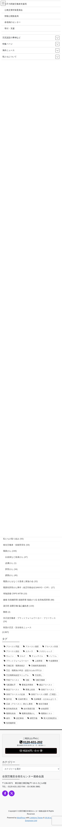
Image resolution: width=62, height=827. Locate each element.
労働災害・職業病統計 (15, 666)
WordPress (21, 818)
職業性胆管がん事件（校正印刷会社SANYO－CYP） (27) (29, 587)
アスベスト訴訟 (12, 651)
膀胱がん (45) (11, 575)
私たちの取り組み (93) (13, 539)
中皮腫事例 (53, 661)
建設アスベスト (45, 685)
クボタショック (45, 651)
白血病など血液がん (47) (16, 557)
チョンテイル (37, 656)
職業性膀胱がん (28, 713)
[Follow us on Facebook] (5, 793)
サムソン (10, 656)
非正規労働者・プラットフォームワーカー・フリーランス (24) (29, 620)
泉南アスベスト (47, 689)
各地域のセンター (12, 22)
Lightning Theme (36, 818)
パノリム (53, 656)
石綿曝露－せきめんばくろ (45, 699)
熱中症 (9, 699)
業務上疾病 (30, 689)
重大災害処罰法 (50, 718)
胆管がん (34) (11, 569)
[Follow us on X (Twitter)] (12, 793)
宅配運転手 (11, 685)
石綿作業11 (23, 699)
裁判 (8, 718)
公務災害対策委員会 (13, 10)
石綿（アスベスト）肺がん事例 (19, 704)
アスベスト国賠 (32, 646)
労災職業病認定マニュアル (17, 675)
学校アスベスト (12, 680)
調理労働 (33, 718)
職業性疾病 (11, 713)
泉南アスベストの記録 (15, 694)
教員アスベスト (12, 689)
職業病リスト (46, 713)
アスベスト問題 (12, 646)
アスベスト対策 (51, 646)
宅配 (27, 680)
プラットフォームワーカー (17, 661)
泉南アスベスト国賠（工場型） (44, 694)
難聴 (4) (6, 612)
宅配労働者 (40, 680)
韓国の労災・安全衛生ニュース (17, 627)
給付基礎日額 (29, 709)
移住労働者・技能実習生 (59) (16, 545)
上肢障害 (38, 661)
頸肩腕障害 (11, 723)
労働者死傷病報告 (38, 666)
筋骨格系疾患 (11, 709)
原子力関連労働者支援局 (15, 4)
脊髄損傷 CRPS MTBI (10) (15, 593)
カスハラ (29, 651)
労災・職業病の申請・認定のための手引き (24, 670)
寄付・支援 (9, 28)
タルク (23, 656)
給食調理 (45, 709)
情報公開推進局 (11, 16)
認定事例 (20, 718)
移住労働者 (43, 704)
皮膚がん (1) (10, 563)
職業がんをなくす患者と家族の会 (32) (20, 581)
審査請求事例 (27, 685)
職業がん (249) (10, 551)
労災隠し (38, 675)
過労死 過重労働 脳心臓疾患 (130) (18, 606)
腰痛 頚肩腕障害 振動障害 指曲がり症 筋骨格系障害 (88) (28, 600)
